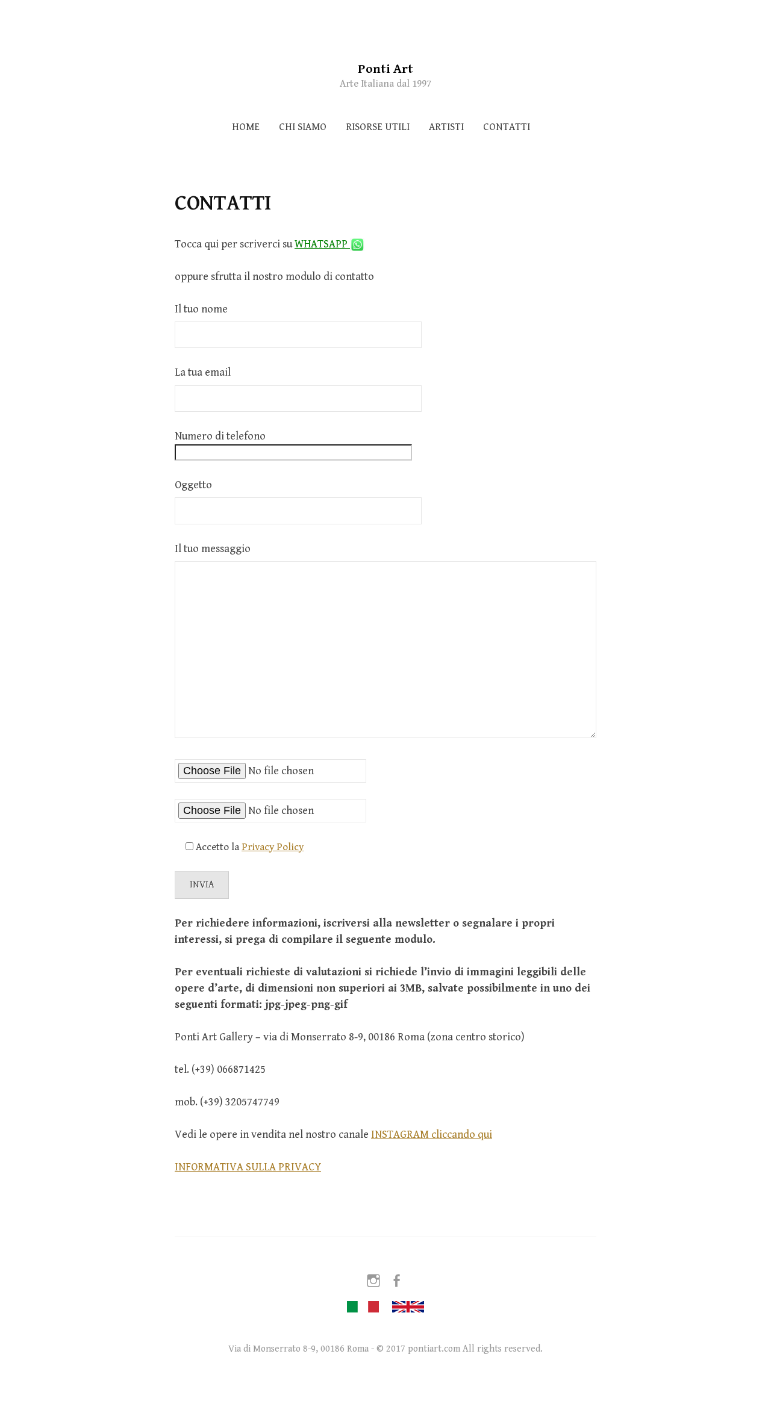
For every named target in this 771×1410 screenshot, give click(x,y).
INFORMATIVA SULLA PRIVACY (248, 1167)
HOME (246, 127)
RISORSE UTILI (378, 127)
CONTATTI (506, 127)
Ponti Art (385, 68)
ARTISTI (446, 127)
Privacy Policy (273, 847)
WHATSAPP (322, 244)
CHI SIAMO (302, 127)
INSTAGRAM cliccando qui (431, 1134)
